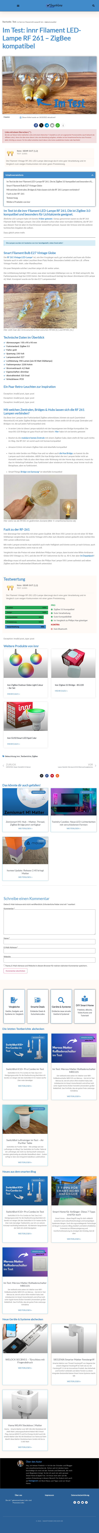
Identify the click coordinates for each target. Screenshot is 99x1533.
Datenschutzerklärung (80, 1495)
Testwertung (12, 198)
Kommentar (9, 908)
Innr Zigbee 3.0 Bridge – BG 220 (69, 685)
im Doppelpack (87, 555)
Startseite (6, 21)
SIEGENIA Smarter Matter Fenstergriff (73, 1359)
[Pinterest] (52, 775)
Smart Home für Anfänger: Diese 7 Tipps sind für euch (74, 1213)
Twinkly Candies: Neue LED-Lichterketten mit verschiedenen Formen (73, 823)
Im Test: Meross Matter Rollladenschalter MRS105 (74, 1070)
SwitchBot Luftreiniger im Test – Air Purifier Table (25, 1141)
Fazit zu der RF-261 (15, 194)
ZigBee (35, 756)
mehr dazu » (13, 694)
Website (7, 957)
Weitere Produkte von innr (18, 202)
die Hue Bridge (66, 453)
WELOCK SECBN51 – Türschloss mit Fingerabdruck (25, 1361)
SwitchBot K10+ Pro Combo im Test (25, 1069)
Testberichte (26, 756)
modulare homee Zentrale (33, 438)
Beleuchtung (10, 756)
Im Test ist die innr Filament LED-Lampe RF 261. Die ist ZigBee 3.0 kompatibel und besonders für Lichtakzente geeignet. (50, 181)
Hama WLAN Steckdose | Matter (25, 1425)
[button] (18, 6)
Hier (57, 431)
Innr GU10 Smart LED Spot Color (22, 738)
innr (18, 756)
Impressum (49, 1495)
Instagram (33, 1480)
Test (14, 21)
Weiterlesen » (25, 828)
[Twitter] (82, 1502)
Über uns (18, 1495)
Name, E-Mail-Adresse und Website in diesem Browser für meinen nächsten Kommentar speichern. (46, 966)
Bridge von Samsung (30, 471)
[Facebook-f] (47, 775)
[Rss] (57, 775)
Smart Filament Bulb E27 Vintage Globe (24, 185)
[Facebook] (86, 1502)
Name (7, 938)
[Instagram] (41, 775)
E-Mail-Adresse (11, 947)
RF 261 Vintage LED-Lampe (19, 257)
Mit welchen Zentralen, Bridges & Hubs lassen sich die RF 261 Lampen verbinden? (43, 189)
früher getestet (46, 218)
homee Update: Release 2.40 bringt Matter (25, 872)
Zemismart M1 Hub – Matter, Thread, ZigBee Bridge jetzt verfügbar (25, 823)
